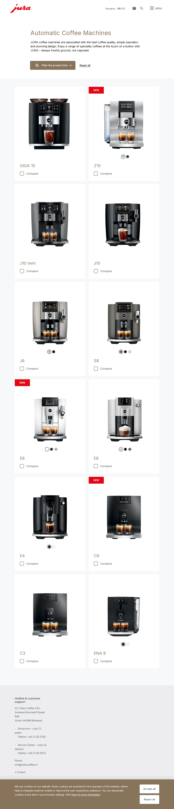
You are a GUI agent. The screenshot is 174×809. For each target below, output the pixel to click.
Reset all (85, 65)
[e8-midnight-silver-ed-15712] (55, 449)
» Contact (20, 772)
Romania (110, 8)
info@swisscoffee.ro (26, 764)
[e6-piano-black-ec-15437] (125, 449)
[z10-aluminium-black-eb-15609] (127, 156)
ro (123, 8)
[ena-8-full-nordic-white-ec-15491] (127, 644)
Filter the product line (55, 65)
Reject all (149, 799)
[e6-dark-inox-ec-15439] (129, 449)
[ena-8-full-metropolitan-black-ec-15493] (123, 644)
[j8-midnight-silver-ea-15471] (49, 351)
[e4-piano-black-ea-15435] (49, 546)
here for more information (86, 794)
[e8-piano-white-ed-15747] (47, 449)
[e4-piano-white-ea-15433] (53, 546)
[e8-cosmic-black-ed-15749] (51, 449)
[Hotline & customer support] (134, 8)
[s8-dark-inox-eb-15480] (121, 351)
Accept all (149, 788)
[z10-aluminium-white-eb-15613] (123, 156)
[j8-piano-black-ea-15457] (53, 351)
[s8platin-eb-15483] (129, 351)
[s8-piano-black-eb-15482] (125, 351)
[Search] (142, 8)
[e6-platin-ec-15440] (121, 449)
